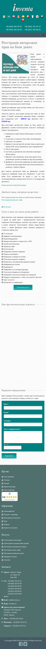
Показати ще (22, 287)
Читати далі (6, 319)
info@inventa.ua (14, 600)
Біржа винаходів (9, 486)
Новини (6, 524)
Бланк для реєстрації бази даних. (14, 185)
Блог (5, 521)
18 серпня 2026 (6, 310)
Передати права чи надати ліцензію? (16, 350)
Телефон (7, 421)
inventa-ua (12, 603)
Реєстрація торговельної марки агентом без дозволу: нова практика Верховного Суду (22, 333)
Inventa (24, 640)
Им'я (6, 404)
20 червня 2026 (6, 328)
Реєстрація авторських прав (12, 200)
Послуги (7, 480)
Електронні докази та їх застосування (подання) (20, 368)
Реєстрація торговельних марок (15, 547)
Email (6, 412)
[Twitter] (25, 645)
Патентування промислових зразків (16, 543)
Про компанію (9, 477)
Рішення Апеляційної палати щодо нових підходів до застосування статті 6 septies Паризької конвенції (22, 315)
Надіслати (9, 456)
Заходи (6, 483)
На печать (7, 207)
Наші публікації (9, 490)
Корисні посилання (10, 528)
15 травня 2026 (6, 346)
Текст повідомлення (12, 429)
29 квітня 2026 (5, 364)
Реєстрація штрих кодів (12, 550)
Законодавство (9, 511)
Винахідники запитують (12, 518)
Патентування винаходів (12, 540)
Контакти (7, 560)
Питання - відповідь (11, 514)
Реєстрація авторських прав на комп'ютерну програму (21, 197)
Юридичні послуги (10, 556)
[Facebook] (21, 645)
